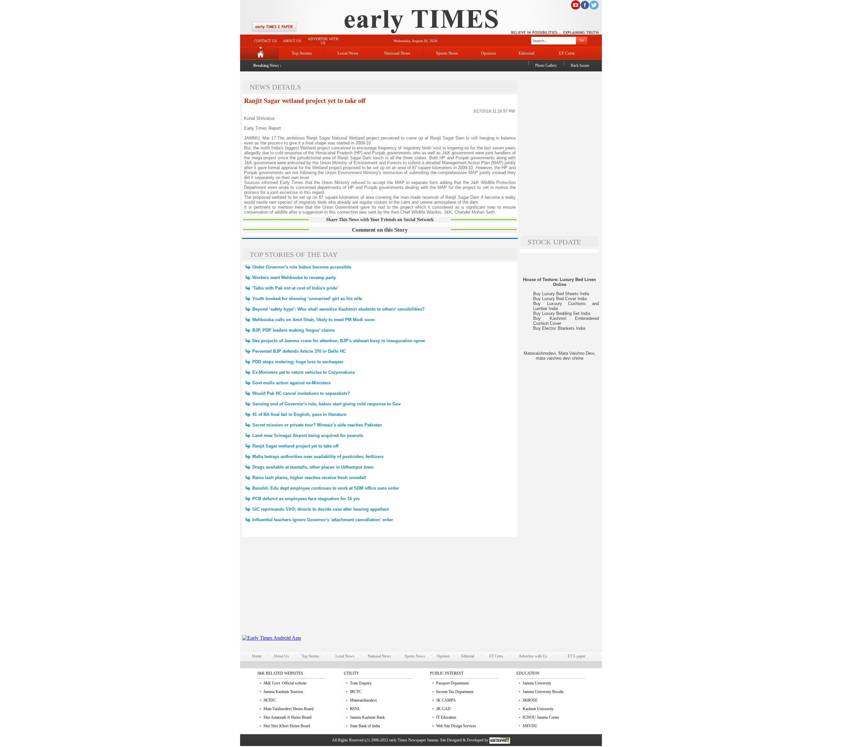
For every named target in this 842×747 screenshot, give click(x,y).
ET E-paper (576, 656)
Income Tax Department (454, 691)
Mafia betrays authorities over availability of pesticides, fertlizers (318, 456)
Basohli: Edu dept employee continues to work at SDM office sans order (325, 488)
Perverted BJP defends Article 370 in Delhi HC (299, 351)
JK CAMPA (446, 700)
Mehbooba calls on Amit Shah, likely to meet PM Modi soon (313, 319)
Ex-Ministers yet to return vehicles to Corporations (303, 372)
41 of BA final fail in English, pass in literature (299, 414)
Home (256, 656)
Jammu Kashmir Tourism (283, 691)
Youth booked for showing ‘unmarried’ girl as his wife (307, 298)
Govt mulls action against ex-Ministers (291, 382)
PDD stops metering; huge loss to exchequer (297, 361)
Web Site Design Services (456, 726)
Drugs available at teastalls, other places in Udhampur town (313, 467)
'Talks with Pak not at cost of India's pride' (295, 288)
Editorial (526, 53)
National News (397, 53)
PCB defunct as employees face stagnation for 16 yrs (305, 498)
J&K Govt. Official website (285, 683)
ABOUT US (292, 41)
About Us (281, 656)
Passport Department (452, 683)
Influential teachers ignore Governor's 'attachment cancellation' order (322, 519)
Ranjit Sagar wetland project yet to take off (304, 100)
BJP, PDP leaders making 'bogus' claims (293, 330)
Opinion (488, 53)
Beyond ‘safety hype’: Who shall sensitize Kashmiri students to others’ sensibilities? (338, 309)
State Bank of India (365, 726)
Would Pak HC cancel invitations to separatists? (301, 393)
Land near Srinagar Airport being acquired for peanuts (307, 435)
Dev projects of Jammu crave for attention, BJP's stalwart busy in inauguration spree (338, 340)
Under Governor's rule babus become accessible (301, 267)
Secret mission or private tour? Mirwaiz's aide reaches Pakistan (317, 425)
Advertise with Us (533, 656)
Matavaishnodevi (363, 700)
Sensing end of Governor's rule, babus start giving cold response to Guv (326, 403)
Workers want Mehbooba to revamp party (294, 277)
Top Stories (302, 53)
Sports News (447, 53)
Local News (347, 53)
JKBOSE (530, 700)
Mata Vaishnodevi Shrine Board (288, 709)
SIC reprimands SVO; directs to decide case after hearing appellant (320, 509)
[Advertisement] (380, 589)
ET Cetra (567, 53)
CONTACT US (265, 41)
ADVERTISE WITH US (323, 41)
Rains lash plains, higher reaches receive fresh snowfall (309, 477)
